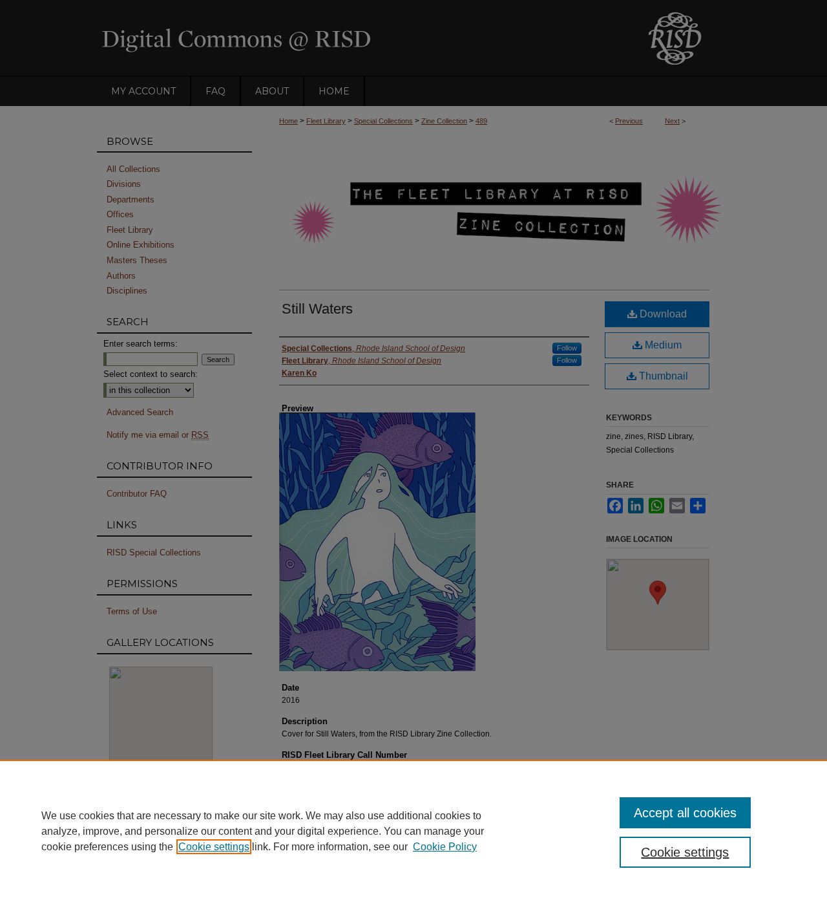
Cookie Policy (445, 846)
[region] (413, 831)
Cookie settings (213, 846)
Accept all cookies (685, 813)
